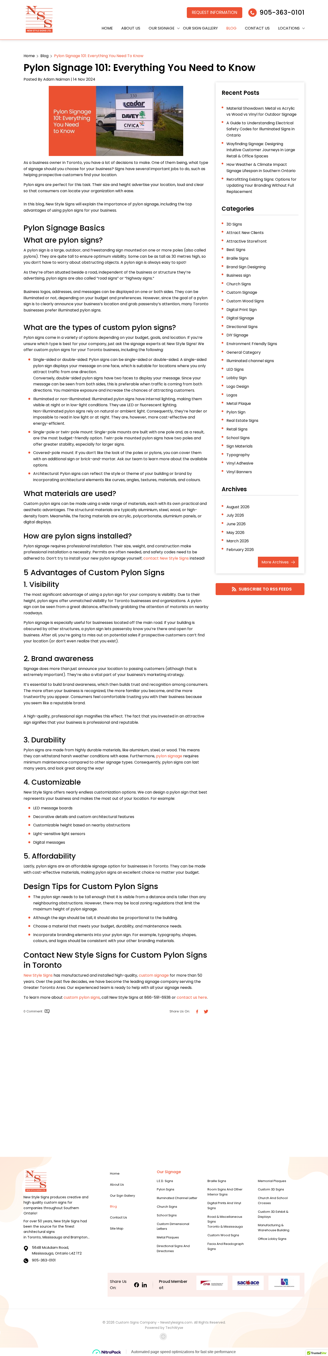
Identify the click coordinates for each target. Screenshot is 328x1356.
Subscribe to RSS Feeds (265, 589)
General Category (243, 352)
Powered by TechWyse (164, 1327)
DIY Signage (237, 335)
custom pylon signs (82, 997)
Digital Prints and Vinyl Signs (224, 1205)
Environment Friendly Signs (251, 343)
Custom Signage (241, 292)
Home (107, 28)
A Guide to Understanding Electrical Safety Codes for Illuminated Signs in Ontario (260, 129)
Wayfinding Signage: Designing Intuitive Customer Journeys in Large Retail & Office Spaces (260, 150)
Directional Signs (242, 326)
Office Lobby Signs (272, 1239)
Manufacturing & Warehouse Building (273, 1227)
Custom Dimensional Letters (173, 1226)
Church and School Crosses (273, 1200)
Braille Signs (237, 258)
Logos (231, 395)
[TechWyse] (164, 1337)
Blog (231, 28)
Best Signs (235, 249)
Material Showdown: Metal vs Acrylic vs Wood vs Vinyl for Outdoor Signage (261, 111)
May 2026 (235, 532)
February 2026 (240, 549)
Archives (275, 562)
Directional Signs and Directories (173, 1248)
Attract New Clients (245, 232)
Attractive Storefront (246, 241)
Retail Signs (237, 429)
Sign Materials (239, 446)
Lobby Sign (236, 378)
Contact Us (257, 28)
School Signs (238, 438)
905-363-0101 (282, 12)
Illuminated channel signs (250, 361)
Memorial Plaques (272, 1181)
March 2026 (237, 541)
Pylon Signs (165, 1189)
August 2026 (237, 507)
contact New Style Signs (166, 558)
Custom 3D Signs (271, 1189)
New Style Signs (38, 975)
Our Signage (162, 28)
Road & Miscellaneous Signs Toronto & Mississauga (225, 1221)
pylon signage (169, 756)
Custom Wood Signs (245, 301)
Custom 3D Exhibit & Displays (273, 1214)
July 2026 (235, 515)
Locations (289, 28)
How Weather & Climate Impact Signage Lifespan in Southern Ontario (261, 167)
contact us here (192, 997)
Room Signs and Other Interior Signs (225, 1192)
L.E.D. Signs (165, 1181)
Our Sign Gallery (200, 28)
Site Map (116, 1228)
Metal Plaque (238, 403)
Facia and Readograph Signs (225, 1246)
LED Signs (235, 369)
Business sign (238, 275)
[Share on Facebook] (197, 1011)
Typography (238, 455)
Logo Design (237, 386)
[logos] (39, 20)
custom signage (154, 975)
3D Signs (234, 224)
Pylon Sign (235, 412)
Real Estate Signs (242, 420)
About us (130, 28)
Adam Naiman (56, 79)
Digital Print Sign (241, 309)
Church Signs (238, 284)
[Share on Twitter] (205, 1011)
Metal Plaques (168, 1237)
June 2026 (236, 524)
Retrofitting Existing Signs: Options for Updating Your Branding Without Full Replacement (261, 185)
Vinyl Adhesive (239, 463)
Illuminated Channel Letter (177, 1198)
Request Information (214, 12)
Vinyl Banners (239, 472)
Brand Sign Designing (246, 267)
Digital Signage (240, 318)
